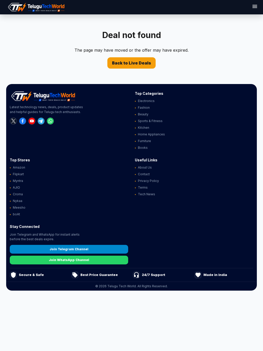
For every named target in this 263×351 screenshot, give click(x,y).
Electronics (146, 101)
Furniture (144, 141)
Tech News (146, 194)
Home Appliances (151, 134)
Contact (144, 174)
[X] (13, 121)
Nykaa (17, 201)
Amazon (19, 167)
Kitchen (143, 128)
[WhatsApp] (50, 121)
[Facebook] (22, 121)
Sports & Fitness (150, 121)
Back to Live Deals (131, 63)
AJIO (16, 187)
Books (143, 148)
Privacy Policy (148, 181)
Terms (143, 187)
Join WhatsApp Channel (69, 260)
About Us (145, 167)
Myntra (18, 181)
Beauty (143, 114)
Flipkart (18, 174)
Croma (18, 194)
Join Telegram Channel (69, 249)
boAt (16, 214)
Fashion (144, 107)
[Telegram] (41, 121)
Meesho (19, 207)
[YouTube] (31, 121)
